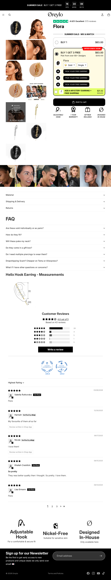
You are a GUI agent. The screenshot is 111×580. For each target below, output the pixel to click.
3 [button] (57, 506)
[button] (79, 42)
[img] (14, 390)
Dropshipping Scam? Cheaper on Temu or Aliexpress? (32, 261)
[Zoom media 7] (16, 91)
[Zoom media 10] (36, 112)
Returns (9, 208)
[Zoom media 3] (16, 50)
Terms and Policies (55, 573)
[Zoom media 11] (16, 133)
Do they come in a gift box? (19, 247)
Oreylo (15, 573)
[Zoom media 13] (16, 154)
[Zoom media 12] (36, 133)
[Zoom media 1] (16, 29)
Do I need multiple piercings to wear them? (26, 254)
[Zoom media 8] (36, 91)
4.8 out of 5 (63, 319)
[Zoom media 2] (36, 29)
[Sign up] (101, 556)
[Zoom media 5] (16, 71)
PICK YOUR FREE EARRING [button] (76, 71)
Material (10, 195)
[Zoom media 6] (36, 71)
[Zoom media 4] (36, 50)
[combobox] (69, 65)
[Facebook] (88, 573)
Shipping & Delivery (15, 201)
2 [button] (52, 506)
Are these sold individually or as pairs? (25, 228)
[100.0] (47, 366)
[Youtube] (98, 573)
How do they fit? (14, 234)
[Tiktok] (103, 573)
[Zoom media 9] (16, 112)
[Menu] (3, 14)
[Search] (9, 15)
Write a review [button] (55, 349)
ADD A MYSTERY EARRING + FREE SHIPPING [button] (78, 91)
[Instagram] (93, 573)
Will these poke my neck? (18, 241)
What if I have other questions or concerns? (27, 267)
